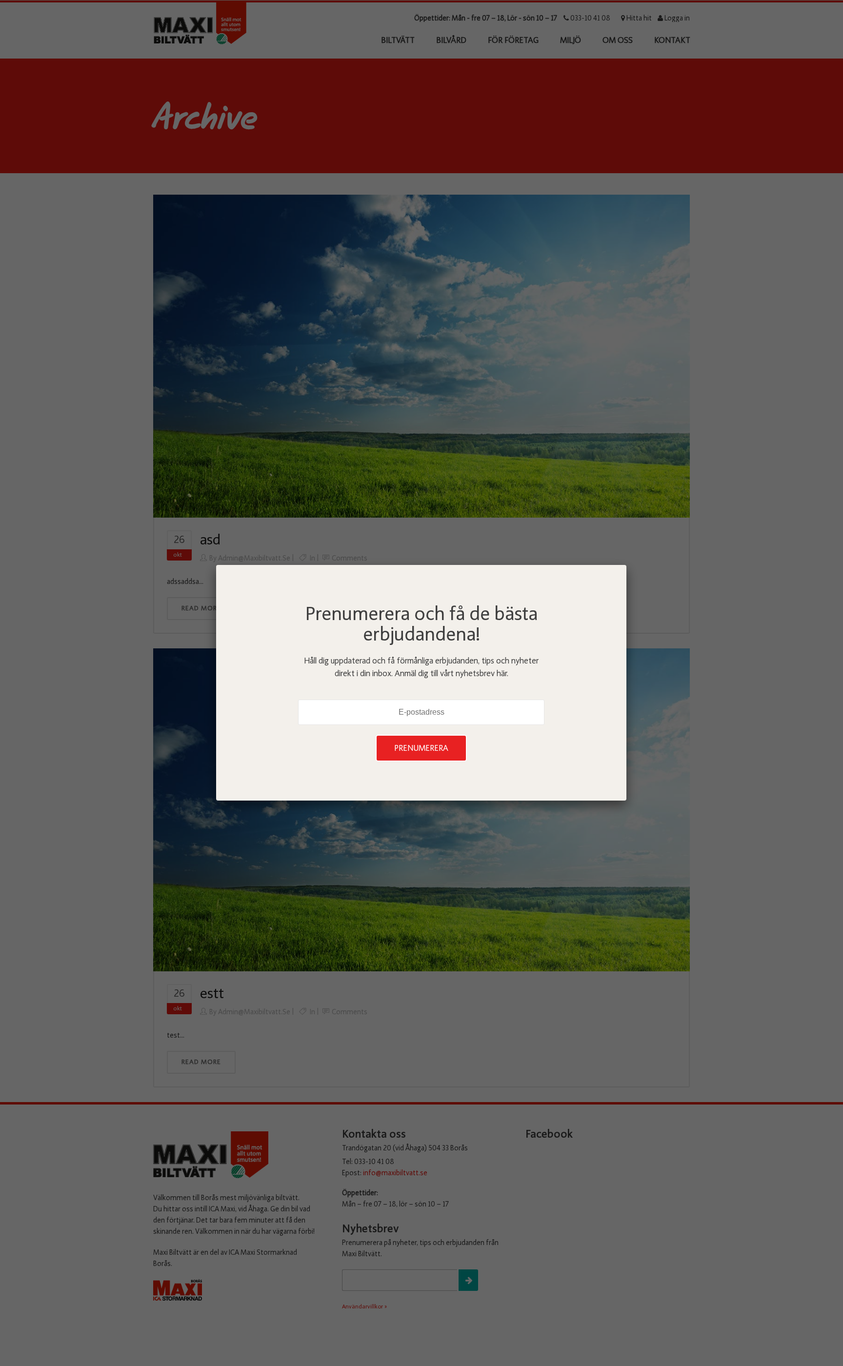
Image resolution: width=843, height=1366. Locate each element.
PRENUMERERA (421, 748)
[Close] (626, 565)
